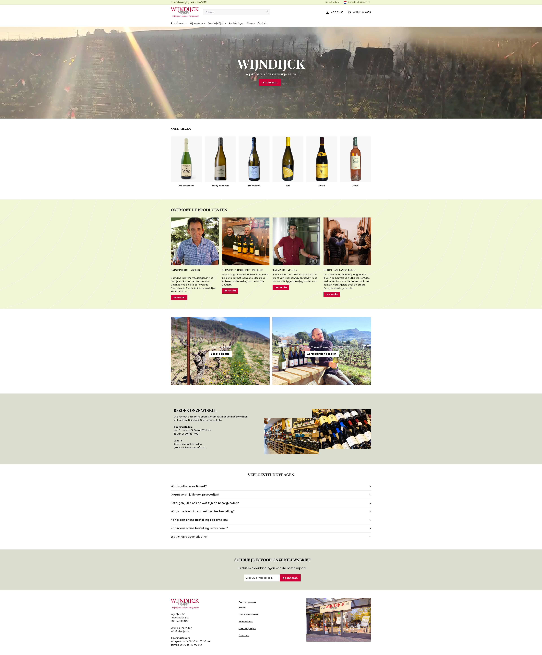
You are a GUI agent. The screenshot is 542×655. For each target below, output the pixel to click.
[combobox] (236, 12)
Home (242, 607)
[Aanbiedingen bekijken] (321, 351)
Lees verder (179, 297)
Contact (244, 635)
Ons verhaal (270, 82)
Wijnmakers (246, 621)
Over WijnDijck (247, 628)
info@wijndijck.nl (180, 631)
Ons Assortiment (249, 614)
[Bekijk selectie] (220, 351)
